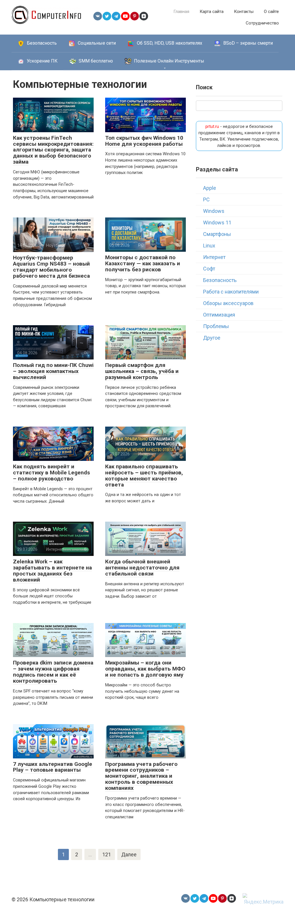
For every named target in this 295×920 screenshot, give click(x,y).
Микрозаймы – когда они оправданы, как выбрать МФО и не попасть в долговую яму (145, 668)
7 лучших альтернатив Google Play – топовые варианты (52, 767)
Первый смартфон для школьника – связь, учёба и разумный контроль (142, 371)
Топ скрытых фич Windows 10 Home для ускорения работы (144, 141)
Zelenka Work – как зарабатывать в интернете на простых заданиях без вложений (52, 570)
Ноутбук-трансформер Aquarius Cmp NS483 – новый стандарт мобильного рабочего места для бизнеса (51, 266)
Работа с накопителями (231, 292)
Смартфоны (217, 234)
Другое (211, 338)
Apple (209, 188)
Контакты (244, 11)
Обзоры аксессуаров (228, 303)
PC (206, 199)
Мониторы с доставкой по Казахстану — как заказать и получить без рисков (142, 263)
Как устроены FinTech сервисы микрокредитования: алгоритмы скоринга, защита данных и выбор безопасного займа (53, 150)
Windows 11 (217, 222)
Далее (129, 854)
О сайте (271, 11)
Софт (209, 269)
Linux (209, 246)
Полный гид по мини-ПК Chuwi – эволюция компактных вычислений (53, 371)
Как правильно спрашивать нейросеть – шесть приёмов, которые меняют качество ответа (144, 475)
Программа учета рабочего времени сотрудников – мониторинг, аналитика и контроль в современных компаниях (141, 776)
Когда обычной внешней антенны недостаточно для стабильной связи (142, 567)
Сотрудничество (262, 23)
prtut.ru (212, 126)
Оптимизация (219, 315)
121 (106, 854)
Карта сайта (212, 11)
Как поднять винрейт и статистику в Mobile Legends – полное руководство (51, 472)
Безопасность (220, 280)
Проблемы (216, 326)
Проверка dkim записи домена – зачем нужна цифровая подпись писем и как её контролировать (53, 671)
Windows (213, 211)
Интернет (214, 257)
